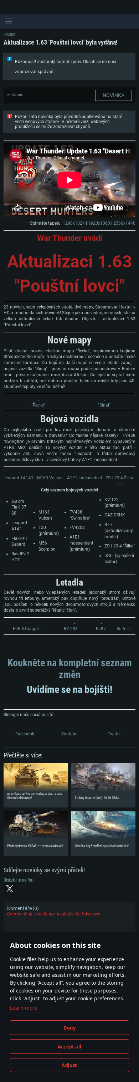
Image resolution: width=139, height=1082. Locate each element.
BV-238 (71, 628)
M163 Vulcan (50, 477)
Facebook (24, 733)
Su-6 (121, 628)
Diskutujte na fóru (19, 880)
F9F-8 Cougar (26, 628)
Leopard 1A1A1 (19, 477)
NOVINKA (113, 95)
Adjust (69, 1065)
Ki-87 (101, 628)
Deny (69, 1028)
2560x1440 (124, 223)
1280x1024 (74, 223)
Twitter (114, 733)
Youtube (69, 733)
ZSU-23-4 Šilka (119, 477)
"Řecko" (38, 405)
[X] (10, 889)
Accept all (69, 1046)
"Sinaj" (104, 405)
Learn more (23, 1007)
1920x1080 (99, 223)
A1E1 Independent (84, 477)
